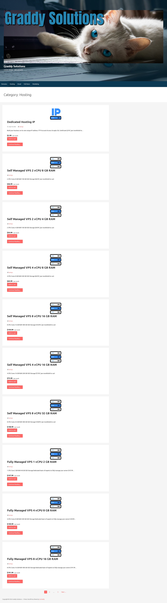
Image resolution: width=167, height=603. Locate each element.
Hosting (12, 84)
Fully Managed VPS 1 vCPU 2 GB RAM (31, 461)
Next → (63, 592)
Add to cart (12, 139)
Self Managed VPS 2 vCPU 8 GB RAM (31, 170)
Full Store (27, 84)
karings (21, 126)
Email (19, 84)
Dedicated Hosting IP (21, 121)
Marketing (36, 84)
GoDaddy (42, 599)
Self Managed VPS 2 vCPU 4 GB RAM (31, 219)
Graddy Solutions (14, 66)
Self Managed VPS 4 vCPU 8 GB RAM (31, 267)
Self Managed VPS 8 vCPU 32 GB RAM (32, 413)
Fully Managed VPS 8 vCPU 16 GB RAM (32, 558)
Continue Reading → (14, 144)
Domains (4, 84)
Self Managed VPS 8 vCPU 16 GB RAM (32, 316)
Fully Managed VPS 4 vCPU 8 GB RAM (31, 510)
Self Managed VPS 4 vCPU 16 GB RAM (32, 364)
